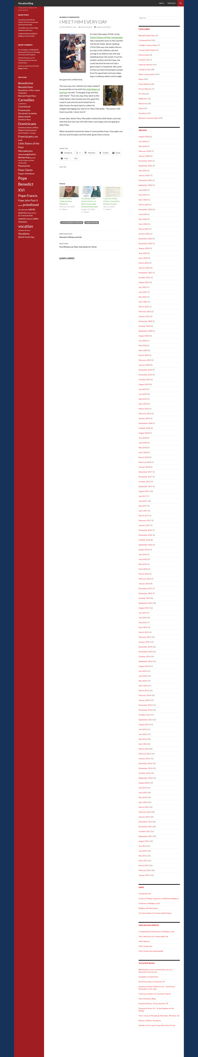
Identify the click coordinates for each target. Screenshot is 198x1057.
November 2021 (145, 272)
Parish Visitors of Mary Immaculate (106, 37)
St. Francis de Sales (25, 215)
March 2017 (144, 515)
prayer (20, 205)
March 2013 (144, 749)
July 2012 (143, 788)
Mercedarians (25, 151)
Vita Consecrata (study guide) (151, 951)
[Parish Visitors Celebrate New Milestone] (69, 191)
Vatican (30, 219)
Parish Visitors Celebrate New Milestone (65, 201)
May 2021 (143, 297)
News (141, 79)
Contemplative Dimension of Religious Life (156, 931)
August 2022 (144, 248)
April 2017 (143, 511)
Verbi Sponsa (144, 941)
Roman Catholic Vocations (150, 1020)
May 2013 (143, 739)
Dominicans (27, 123)
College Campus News (148, 45)
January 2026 (144, 156)
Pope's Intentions (26, 173)
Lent (20, 140)
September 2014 (145, 661)
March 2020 (144, 355)
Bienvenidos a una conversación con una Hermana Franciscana (155, 970)
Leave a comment (103, 27)
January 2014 (144, 700)
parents (33, 158)
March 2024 (144, 204)
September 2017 (145, 486)
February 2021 (145, 311)
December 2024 (145, 180)
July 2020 (143, 340)
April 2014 (143, 685)
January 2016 (144, 583)
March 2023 (144, 229)
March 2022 (144, 263)
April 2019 (143, 404)
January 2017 (144, 525)
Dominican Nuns (24, 120)
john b (20, 66)
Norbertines (24, 157)
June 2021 (143, 292)
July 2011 (143, 846)
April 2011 (143, 860)
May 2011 (143, 856)
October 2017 (144, 481)
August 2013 (144, 724)
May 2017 (143, 506)
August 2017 (144, 491)
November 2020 (145, 321)
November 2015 (145, 593)
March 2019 (144, 408)
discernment (24, 116)
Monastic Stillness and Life (70, 235)
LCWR (35, 137)
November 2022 (145, 243)
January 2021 (144, 316)
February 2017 (145, 520)
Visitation (22, 222)
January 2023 (144, 234)
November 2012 (145, 768)
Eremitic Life (144, 60)
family (25, 133)
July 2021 (143, 287)
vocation (25, 226)
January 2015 (144, 642)
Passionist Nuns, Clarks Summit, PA (153, 1003)
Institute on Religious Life (149, 903)
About (161, 3)
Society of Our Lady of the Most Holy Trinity (157, 1025)
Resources (143, 103)
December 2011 (145, 822)
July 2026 (143, 141)
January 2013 (144, 758)
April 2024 (143, 200)
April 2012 (143, 802)
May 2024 (143, 195)
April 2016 (143, 569)
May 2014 (143, 681)
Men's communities (147, 74)
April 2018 (143, 452)
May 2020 (143, 345)
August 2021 (144, 282)
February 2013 (145, 753)
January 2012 (144, 817)
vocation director (24, 230)
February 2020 (145, 360)
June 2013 (143, 734)
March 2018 (144, 457)
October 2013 (144, 715)
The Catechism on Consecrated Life (153, 936)
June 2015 (143, 617)
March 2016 (144, 574)
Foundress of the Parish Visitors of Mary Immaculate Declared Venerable (28, 22)
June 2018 (143, 443)
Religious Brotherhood (148, 908)
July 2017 (143, 496)
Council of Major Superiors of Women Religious (159, 898)
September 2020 (145, 331)
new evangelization (27, 154)
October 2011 (144, 831)
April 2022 (143, 258)
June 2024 (143, 190)
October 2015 (144, 598)
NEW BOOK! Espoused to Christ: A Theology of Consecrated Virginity (29, 52)
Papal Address (145, 84)
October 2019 (144, 379)
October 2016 (144, 540)
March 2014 (144, 690)
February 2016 (145, 579)
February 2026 (145, 151)
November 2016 (145, 535)
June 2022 (143, 253)
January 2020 (144, 365)
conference (22, 104)
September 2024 (145, 185)
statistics (22, 218)
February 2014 (145, 695)
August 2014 (144, 666)
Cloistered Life (145, 893)
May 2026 (143, 146)
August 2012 (144, 783)
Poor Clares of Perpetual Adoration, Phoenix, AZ (159, 1015)
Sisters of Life (31, 213)
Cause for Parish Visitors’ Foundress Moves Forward (111, 201)
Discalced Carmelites (27, 113)
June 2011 (143, 851)
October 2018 (144, 428)
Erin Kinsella (22, 50)
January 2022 (144, 268)
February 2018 (145, 462)
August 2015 (144, 608)
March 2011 (144, 865)
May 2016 (143, 564)
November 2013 (145, 710)
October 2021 (144, 277)
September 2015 (145, 603)
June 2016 (143, 559)
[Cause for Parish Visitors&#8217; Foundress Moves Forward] (113, 191)
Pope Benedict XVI (25, 184)
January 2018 (144, 467)
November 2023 (145, 209)
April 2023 (143, 224)
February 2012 (145, 812)
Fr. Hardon (32, 133)
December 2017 (145, 472)
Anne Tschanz (86, 27)
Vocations (143, 113)
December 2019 (145, 370)
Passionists (24, 165)
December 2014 (145, 647)
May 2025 (143, 170)
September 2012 (145, 778)
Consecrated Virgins (147, 50)
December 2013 (145, 705)
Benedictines (25, 87)
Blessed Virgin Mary (147, 35)
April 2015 (143, 627)
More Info (172, 3)
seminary (22, 213)
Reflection (143, 98)
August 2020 (144, 336)
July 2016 (143, 554)
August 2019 (144, 384)
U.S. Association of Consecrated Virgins (155, 913)
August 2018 (144, 433)
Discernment (144, 55)
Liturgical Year (145, 69)
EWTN (20, 133)
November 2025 (145, 161)
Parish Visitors (92, 222)
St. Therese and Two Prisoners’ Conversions (27, 60)
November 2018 (145, 423)
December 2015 (145, 588)
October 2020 (144, 326)
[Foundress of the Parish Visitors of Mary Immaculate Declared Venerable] (91, 191)
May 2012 (143, 797)
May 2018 (143, 447)
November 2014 (145, 651)
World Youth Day (26, 237)
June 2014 (143, 676)
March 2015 (144, 632)
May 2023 (143, 219)
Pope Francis (27, 195)
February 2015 (145, 637)
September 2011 (145, 836)
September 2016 (145, 545)
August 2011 (144, 841)
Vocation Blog (25, 3)
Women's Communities (69, 17)
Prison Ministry (145, 89)
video (35, 218)
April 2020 (143, 350)
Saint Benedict (23, 210)
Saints (141, 108)
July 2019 (143, 389)
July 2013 (143, 729)
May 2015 (143, 622)
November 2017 (145, 477)
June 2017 (143, 501)
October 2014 (144, 656)
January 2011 (144, 875)
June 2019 (143, 394)
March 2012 (144, 807)
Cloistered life (144, 40)
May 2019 (143, 399)
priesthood (31, 205)
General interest (145, 64)
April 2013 (143, 744)
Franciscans (25, 136)
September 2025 (145, 166)
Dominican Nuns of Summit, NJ (152, 981)
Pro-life (142, 94)
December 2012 (145, 763)
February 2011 (145, 870)
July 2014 (143, 671)
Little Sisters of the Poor (72, 222)
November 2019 (145, 374)
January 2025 (144, 175)
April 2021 (143, 302)
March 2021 (144, 306)
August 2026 (144, 136)
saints (32, 209)
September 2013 (145, 719)
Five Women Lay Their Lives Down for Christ (78, 245)
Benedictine (25, 83)
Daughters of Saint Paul (148, 977)
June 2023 (143, 214)
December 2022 (145, 238)
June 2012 (143, 792)
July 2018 (143, 438)
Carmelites (26, 100)
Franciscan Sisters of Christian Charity (155, 994)
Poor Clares (25, 170)
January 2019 (144, 418)
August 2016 (144, 549)
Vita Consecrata (145, 946)
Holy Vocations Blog (147, 998)
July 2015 (143, 613)
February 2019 (145, 413)
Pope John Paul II (28, 200)
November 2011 (145, 826)
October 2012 (144, 773)
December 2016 (145, 530)
